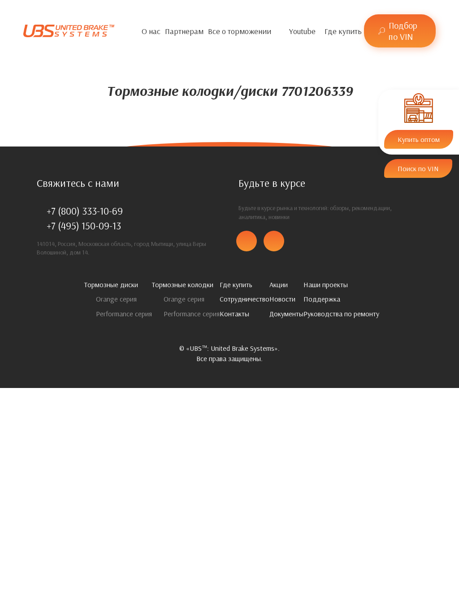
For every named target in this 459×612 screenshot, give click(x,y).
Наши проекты (325, 284)
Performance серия (123, 313)
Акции (278, 284)
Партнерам (184, 31)
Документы (286, 313)
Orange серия (115, 298)
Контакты (234, 313)
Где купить (343, 31)
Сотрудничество (244, 298)
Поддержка (321, 298)
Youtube (302, 31)
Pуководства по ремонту (341, 313)
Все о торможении (239, 31)
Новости (282, 298)
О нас (151, 31)
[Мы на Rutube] (320, 31)
